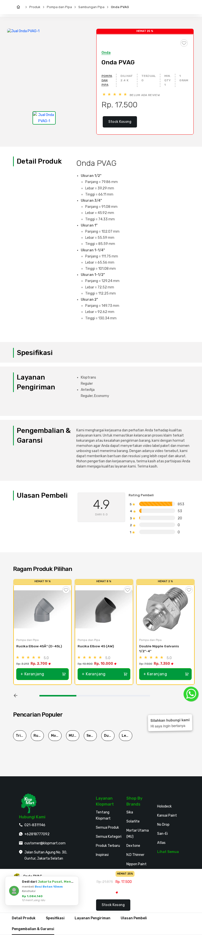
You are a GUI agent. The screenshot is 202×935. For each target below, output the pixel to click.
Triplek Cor (21, 736)
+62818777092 (37, 834)
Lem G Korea (127, 736)
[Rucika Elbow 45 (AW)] (104, 609)
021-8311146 (34, 825)
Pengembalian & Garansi (33, 929)
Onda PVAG (120, 7)
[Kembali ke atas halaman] (179, 790)
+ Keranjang (32, 674)
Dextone (133, 846)
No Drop (163, 824)
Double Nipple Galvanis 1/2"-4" (159, 648)
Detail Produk (23, 918)
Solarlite (133, 821)
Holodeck (164, 806)
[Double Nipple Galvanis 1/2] (165, 609)
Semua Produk (107, 827)
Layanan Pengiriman (92, 918)
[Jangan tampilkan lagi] (68, 880)
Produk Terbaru (108, 846)
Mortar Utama (56, 736)
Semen (91, 736)
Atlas (161, 843)
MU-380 (74, 736)
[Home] (19, 7)
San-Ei (162, 834)
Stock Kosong (119, 122)
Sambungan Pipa (91, 7)
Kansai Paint (167, 815)
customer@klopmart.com (45, 843)
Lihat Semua (168, 852)
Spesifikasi (55, 918)
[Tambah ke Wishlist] (66, 590)
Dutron (109, 736)
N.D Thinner (135, 855)
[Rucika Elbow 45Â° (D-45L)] (42, 609)
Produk (34, 7)
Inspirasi (102, 855)
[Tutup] (74, 880)
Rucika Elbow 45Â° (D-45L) (39, 646)
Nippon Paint (136, 864)
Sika (129, 812)
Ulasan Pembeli (134, 918)
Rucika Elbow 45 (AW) (96, 646)
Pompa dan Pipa (59, 7)
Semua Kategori (108, 837)
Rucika (39, 736)
